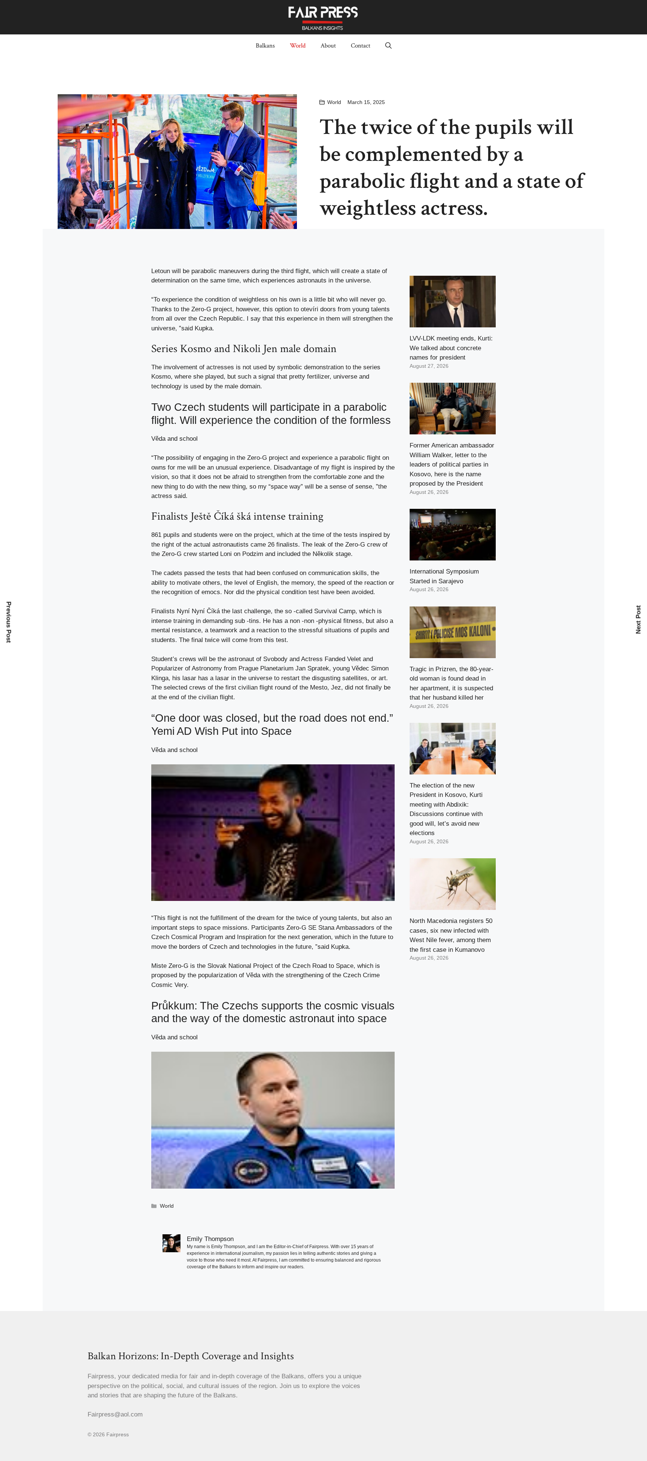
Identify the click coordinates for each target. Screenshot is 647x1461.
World (298, 46)
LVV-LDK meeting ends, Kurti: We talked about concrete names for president (451, 348)
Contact (360, 46)
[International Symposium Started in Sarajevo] (453, 555)
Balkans (265, 46)
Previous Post (8, 622)
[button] (388, 45)
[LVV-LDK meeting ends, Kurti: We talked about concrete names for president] (453, 322)
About (328, 46)
